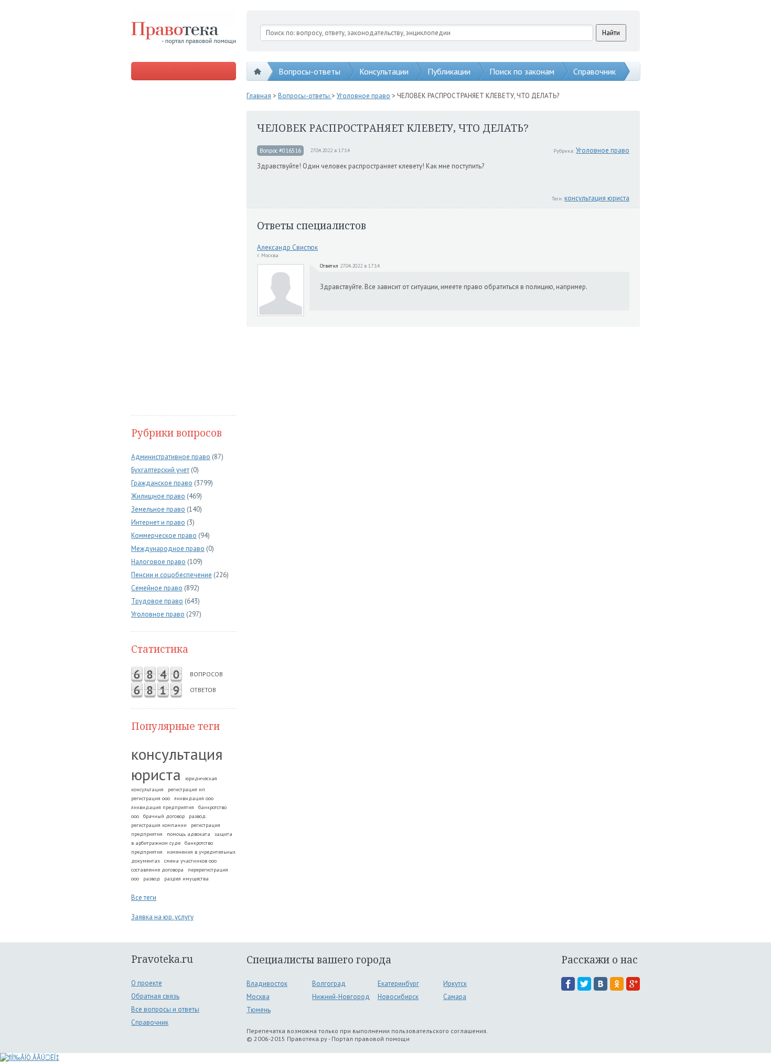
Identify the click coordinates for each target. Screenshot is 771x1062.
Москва (258, 996)
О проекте (146, 983)
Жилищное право (158, 496)
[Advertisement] (183, 248)
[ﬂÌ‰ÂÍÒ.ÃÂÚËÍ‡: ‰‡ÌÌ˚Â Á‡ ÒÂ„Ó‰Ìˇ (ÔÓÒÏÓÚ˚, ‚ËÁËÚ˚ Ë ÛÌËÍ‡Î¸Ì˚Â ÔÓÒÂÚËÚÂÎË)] (29, 1057)
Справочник (594, 71)
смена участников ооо (190, 860)
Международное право (168, 548)
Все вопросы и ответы (165, 1009)
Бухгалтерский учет (160, 469)
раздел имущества (186, 878)
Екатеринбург (398, 983)
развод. (198, 816)
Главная (259, 95)
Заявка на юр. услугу (162, 916)
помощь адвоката (188, 834)
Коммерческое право (164, 535)
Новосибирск (398, 996)
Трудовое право (157, 601)
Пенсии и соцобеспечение (171, 574)
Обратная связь (155, 996)
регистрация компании (159, 825)
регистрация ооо (150, 798)
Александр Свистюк (287, 247)
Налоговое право (158, 561)
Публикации (448, 71)
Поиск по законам (521, 71)
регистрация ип (186, 789)
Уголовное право (158, 614)
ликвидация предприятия (162, 807)
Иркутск (455, 983)
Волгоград (329, 983)
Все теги (143, 897)
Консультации (384, 71)
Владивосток (267, 983)
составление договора (157, 869)
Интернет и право (158, 522)
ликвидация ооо (193, 798)
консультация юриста (177, 764)
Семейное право (157, 587)
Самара (454, 996)
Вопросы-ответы (309, 71)
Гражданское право (161, 483)
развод (151, 878)
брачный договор (164, 816)
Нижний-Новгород (341, 996)
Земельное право (158, 509)
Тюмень (259, 1009)
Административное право (170, 456)
